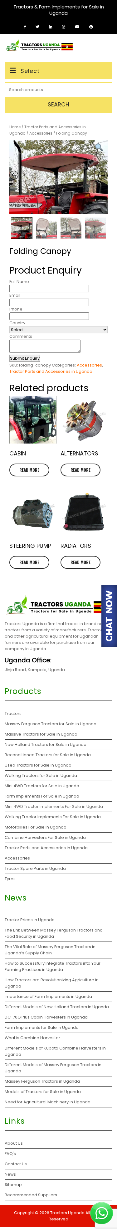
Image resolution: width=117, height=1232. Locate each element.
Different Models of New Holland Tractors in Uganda (57, 1007)
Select (30, 71)
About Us (14, 1143)
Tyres (10, 879)
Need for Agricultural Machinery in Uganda (47, 1102)
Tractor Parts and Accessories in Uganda (50, 371)
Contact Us (16, 1164)
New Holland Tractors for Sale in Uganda (45, 744)
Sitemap (13, 1185)
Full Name (19, 282)
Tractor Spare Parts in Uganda (35, 868)
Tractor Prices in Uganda (30, 920)
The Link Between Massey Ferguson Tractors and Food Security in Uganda (54, 933)
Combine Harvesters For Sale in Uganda (45, 837)
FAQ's (10, 1154)
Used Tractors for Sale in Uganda (38, 765)
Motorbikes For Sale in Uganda (35, 827)
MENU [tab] (102, 45)
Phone (15, 309)
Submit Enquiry (25, 358)
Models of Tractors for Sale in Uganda (43, 1092)
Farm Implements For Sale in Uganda (42, 796)
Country (17, 323)
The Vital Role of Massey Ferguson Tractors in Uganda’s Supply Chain (50, 950)
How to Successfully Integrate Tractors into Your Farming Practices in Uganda (52, 966)
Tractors (13, 713)
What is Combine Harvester (32, 1038)
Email (14, 295)
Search (58, 104)
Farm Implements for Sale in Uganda (42, 1027)
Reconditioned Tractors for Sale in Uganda (48, 755)
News (10, 1174)
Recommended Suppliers (31, 1195)
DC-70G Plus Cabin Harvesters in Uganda (46, 1017)
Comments (20, 336)
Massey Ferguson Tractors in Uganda (42, 1081)
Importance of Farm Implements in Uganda (48, 996)
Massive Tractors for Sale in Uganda (41, 734)
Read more (29, 470)
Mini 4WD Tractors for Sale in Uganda (42, 786)
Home (15, 127)
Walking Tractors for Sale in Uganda (41, 775)
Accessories (40, 133)
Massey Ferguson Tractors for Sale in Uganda (50, 724)
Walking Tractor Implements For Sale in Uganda (53, 817)
